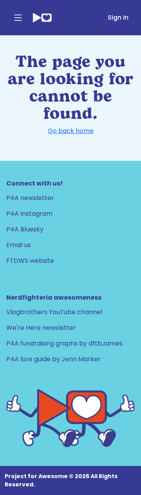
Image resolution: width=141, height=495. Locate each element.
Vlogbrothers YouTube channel (54, 312)
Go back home (71, 130)
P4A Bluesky (24, 229)
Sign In (118, 17)
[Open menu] (18, 17)
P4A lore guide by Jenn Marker (53, 359)
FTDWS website (30, 260)
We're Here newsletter (41, 327)
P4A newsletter (30, 197)
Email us (18, 244)
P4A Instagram (29, 213)
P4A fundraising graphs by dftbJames (64, 343)
